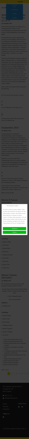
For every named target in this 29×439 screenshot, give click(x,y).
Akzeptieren (14, 228)
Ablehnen (14, 232)
